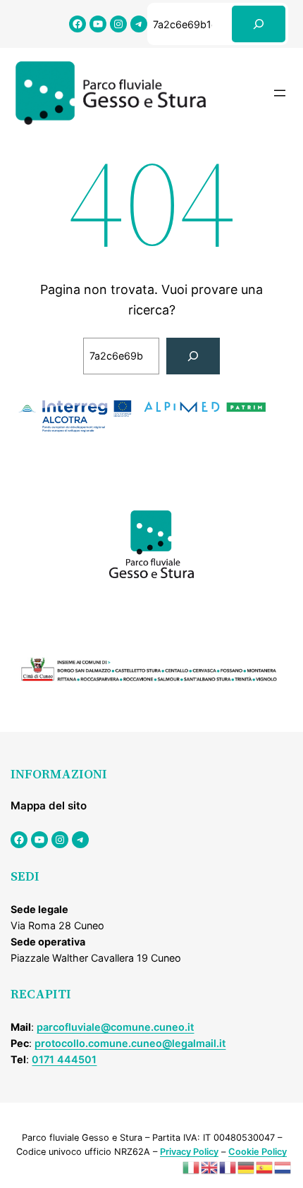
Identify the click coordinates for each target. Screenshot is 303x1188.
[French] (228, 1166)
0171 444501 (64, 1059)
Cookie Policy (257, 1151)
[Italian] (192, 1166)
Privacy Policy (189, 1151)
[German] (246, 1166)
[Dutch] (283, 1166)
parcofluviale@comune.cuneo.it (115, 1027)
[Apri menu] (279, 93)
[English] (210, 1166)
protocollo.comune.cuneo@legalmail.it (130, 1043)
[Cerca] (258, 24)
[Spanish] (265, 1166)
